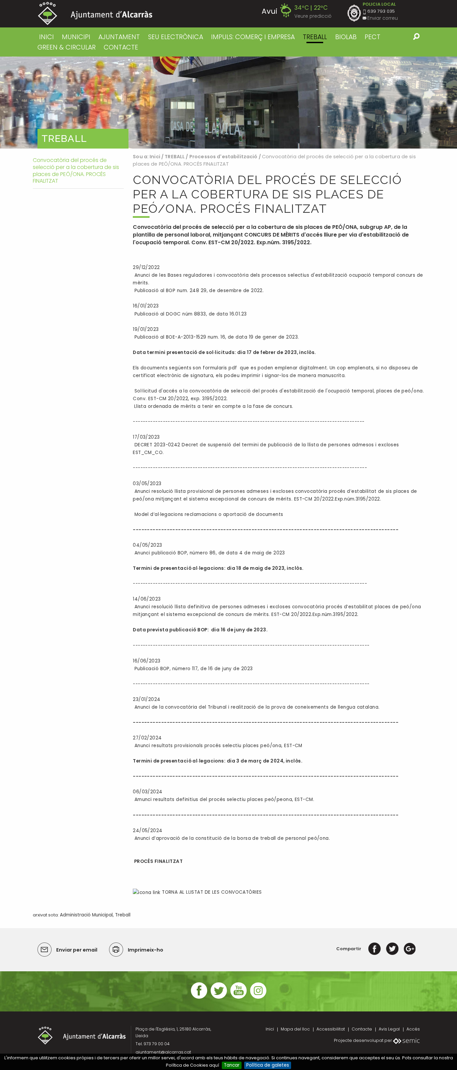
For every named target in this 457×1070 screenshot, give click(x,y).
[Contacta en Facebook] (199, 998)
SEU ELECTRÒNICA (175, 36)
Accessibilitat (330, 1029)
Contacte (362, 1029)
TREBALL (315, 36)
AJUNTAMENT (119, 36)
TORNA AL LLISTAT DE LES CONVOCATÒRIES (211, 892)
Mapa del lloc (295, 1029)
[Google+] (410, 949)
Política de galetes (267, 1065)
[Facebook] (374, 949)
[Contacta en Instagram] (258, 998)
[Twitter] (392, 949)
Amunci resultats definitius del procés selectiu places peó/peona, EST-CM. (223, 799)
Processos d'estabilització (223, 156)
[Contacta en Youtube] (238, 998)
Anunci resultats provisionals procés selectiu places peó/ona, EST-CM (217, 745)
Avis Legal (389, 1029)
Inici (46, 36)
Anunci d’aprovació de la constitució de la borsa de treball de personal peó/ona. (231, 838)
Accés (413, 1029)
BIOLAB (346, 36)
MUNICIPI (76, 36)
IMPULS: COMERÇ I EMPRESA (253, 36)
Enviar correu (382, 18)
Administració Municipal (86, 915)
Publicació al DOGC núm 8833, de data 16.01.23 (190, 314)
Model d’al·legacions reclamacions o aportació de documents (208, 514)
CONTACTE (121, 47)
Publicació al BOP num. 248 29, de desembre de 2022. (198, 290)
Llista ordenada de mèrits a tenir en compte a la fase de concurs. (213, 406)
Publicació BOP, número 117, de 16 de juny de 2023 (193, 668)
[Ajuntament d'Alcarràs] (95, 13)
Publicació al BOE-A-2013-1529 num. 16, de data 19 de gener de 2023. (216, 337)
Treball (122, 915)
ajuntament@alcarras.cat (163, 1052)
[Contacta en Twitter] (218, 998)
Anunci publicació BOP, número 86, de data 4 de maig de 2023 (209, 553)
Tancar (232, 1065)
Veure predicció (313, 16)
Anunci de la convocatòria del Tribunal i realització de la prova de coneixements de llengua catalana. (256, 707)
